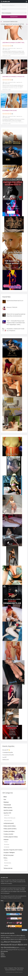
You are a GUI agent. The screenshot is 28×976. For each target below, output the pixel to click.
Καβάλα (6, 865)
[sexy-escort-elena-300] (12, 423)
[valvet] (12, 172)
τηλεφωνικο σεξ (23, 949)
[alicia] (12, 555)
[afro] (14, 465)
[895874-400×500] (12, 696)
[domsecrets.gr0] (12, 594)
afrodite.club (6, 1)
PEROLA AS (5, 759)
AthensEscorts (8, 820)
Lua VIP (4, 757)
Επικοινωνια (20, 969)
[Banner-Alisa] (12, 446)
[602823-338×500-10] (13, 672)
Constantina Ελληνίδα (8, 754)
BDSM (17, 947)
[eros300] (12, 280)
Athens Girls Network (9, 818)
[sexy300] (12, 520)
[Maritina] (12, 367)
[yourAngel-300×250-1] (12, 208)
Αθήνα (5, 860)
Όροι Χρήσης (20, 968)
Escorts (5, 949)
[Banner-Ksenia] (12, 631)
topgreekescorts (19, 48)
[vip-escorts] (12, 155)
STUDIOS (6, 847)
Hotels (6, 841)
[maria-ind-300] (12, 485)
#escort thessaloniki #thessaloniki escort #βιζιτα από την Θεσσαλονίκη (14, 944)
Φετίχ (19, 949)
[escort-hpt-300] (12, 386)
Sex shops (6, 844)
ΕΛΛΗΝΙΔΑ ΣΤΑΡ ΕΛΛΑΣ (9, 110)
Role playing (9, 949)
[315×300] (12, 190)
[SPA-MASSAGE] (12, 406)
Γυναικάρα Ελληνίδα (7, 752)
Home (5, 968)
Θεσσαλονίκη (7, 863)
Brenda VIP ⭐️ (6, 750)
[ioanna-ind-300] (12, 504)
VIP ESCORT (15, 949)
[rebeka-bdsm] (12, 575)
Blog (15, 968)
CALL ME (20, 947)
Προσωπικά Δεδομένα (10, 969)
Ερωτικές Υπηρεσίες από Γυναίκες (10, 48)
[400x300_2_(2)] (12, 732)
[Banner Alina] (12, 650)
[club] (12, 536)
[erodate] (14, 224)
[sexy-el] (12, 612)
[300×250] (12, 137)
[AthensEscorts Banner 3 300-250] (12, 261)
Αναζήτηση (14, 16)
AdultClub (6, 815)
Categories (11, 968)
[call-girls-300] (12, 243)
